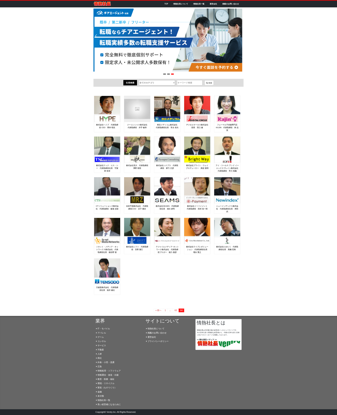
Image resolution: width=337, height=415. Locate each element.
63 (176, 310)
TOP (166, 4)
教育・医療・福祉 (106, 379)
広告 (100, 366)
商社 (100, 358)
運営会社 (213, 4)
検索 (210, 83)
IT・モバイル (104, 329)
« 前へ (158, 310)
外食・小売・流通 (106, 362)
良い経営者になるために (109, 404)
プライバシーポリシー (158, 341)
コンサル (102, 341)
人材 (100, 354)
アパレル (102, 333)
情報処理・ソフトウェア (109, 371)
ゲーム (101, 337)
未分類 (101, 396)
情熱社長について (180, 4)
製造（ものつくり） (107, 387)
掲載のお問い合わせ (230, 4)
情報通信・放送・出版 (108, 375)
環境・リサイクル (106, 383)
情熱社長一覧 (198, 4)
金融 (100, 392)
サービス (102, 345)
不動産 (101, 350)
